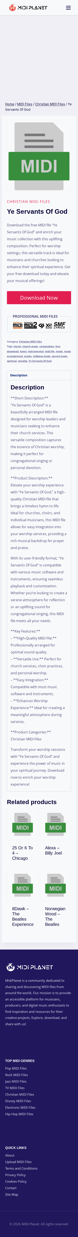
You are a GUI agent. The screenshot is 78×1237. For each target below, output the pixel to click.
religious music (41, 356)
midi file (50, 351)
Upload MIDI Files (18, 1162)
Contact (10, 1188)
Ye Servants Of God (40, 360)
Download (25, 857)
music (59, 351)
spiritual (12, 360)
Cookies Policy (16, 1181)
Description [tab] (18, 375)
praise (28, 356)
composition (46, 346)
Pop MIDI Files (16, 1068)
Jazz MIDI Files (15, 1081)
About (9, 1155)
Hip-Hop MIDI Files (19, 1114)
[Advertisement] (39, 57)
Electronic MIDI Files (20, 1107)
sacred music (59, 356)
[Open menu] (68, 8)
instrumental (36, 351)
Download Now (39, 297)
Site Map (11, 1194)
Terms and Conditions (21, 1168)
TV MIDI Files (14, 1088)
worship (22, 360)
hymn (23, 351)
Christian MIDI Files (28, 201)
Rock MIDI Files (16, 1075)
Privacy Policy (15, 1175)
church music (30, 346)
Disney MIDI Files (18, 1101)
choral (17, 346)
